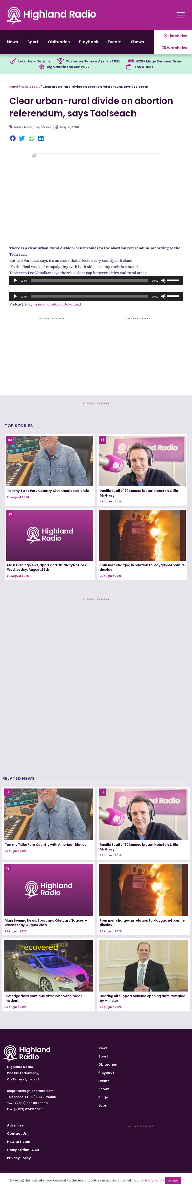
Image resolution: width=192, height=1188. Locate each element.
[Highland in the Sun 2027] (41, 67)
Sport (33, 42)
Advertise (15, 1125)
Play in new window (42, 304)
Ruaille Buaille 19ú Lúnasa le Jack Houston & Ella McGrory (139, 493)
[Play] (15, 280)
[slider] (173, 280)
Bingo (103, 1097)
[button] (12, 139)
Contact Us (17, 1133)
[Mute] (163, 280)
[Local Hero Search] (13, 61)
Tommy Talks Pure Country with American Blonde (48, 490)
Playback (88, 42)
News (12, 42)
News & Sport (30, 87)
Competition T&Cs (23, 1150)
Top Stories (43, 127)
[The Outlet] (129, 67)
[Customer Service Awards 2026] (60, 61)
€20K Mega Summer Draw (159, 61)
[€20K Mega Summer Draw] (131, 61)
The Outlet (143, 67)
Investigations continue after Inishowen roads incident (43, 998)
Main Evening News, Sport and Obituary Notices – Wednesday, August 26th (48, 567)
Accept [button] (173, 1180)
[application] (96, 280)
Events (115, 42)
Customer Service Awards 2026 (93, 61)
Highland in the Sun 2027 (68, 67)
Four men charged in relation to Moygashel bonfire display (142, 567)
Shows (137, 42)
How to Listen (18, 1141)
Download (72, 304)
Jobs (102, 1105)
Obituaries (59, 42)
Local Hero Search (34, 61)
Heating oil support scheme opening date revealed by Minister (142, 998)
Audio (18, 127)
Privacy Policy (19, 1158)
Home (13, 87)
